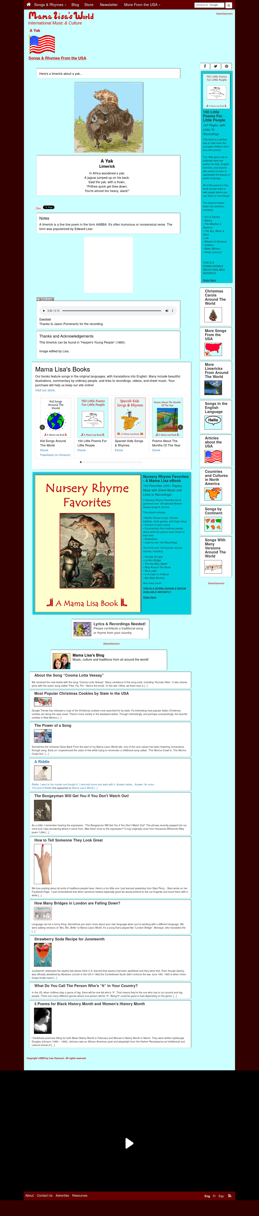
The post (37, 788)
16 (126, 462)
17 (129, 462)
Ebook (44, 450)
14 (120, 462)
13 (117, 462)
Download (45, 319)
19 (135, 462)
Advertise (62, 1195)
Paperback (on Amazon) (55, 455)
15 (123, 462)
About (29, 1195)
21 (141, 462)
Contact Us (45, 1195)
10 (108, 462)
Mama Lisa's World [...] (85, 788)
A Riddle (47, 788)
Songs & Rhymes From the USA (57, 58)
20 (138, 462)
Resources (79, 1195)
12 (114, 462)
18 (132, 462)
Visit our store (45, 390)
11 (111, 462)
